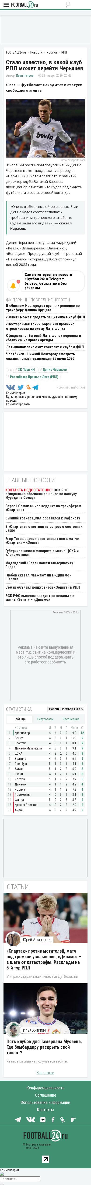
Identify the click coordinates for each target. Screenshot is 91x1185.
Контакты (45, 1109)
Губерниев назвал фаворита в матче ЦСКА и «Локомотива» (42, 553)
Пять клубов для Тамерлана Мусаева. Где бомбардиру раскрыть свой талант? (44, 1047)
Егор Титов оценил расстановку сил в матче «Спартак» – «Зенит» (42, 541)
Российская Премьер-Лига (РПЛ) (34, 377)
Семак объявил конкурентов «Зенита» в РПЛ (42, 587)
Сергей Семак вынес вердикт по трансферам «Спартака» (43, 508)
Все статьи (45, 1072)
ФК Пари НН (26, 369)
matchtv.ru (78, 387)
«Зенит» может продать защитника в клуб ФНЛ (45, 317)
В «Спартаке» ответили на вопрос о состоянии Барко (43, 528)
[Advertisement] (45, 29)
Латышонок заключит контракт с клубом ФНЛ (45, 347)
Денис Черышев (54, 369)
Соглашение (45, 1095)
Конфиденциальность (45, 1087)
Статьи (18, 887)
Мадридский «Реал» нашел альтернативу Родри (39, 565)
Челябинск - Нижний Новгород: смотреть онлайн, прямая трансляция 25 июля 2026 (40, 356)
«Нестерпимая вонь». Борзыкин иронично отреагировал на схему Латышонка (40, 326)
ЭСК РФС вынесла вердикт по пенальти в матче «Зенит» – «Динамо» (39, 598)
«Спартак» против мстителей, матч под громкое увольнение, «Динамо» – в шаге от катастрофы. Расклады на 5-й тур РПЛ (44, 959)
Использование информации (45, 1102)
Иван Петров (25, 75)
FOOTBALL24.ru (24, 5)
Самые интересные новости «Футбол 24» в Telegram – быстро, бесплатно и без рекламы (48, 281)
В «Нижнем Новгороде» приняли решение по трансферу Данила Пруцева (43, 307)
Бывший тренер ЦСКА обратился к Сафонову (42, 518)
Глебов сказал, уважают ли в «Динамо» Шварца (38, 577)
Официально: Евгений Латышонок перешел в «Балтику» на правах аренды (43, 337)
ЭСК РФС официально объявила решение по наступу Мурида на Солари (41, 494)
